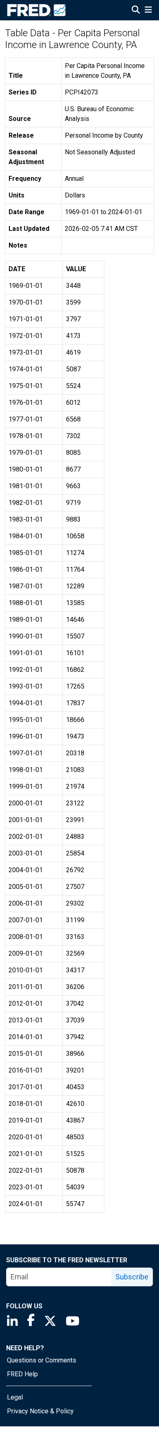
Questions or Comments (41, 1360)
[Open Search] (135, 10)
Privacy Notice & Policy (40, 1411)
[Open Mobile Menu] (148, 10)
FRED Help (22, 1374)
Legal (15, 1397)
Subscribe (131, 1276)
